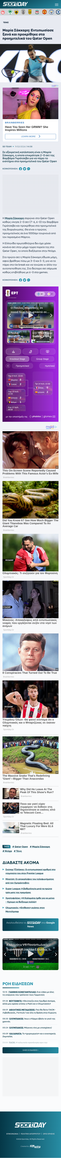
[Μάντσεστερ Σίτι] (51, 11)
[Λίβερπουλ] (37, 11)
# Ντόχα (7, 851)
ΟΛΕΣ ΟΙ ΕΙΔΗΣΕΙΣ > (30, 1050)
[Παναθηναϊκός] (10, 11)
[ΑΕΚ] (17, 11)
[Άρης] (30, 11)
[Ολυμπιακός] (3, 11)
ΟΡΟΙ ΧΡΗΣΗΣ (49, 1134)
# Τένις (18, 851)
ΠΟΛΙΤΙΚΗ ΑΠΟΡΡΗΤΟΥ (31, 1134)
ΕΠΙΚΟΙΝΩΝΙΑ (12, 1134)
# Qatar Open (20, 846)
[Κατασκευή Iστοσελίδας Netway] (35, 1146)
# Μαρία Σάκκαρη (40, 846)
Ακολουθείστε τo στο (30, 924)
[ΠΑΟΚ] (23, 11)
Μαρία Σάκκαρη (14, 218)
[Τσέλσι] (58, 11)
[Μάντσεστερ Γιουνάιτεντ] (44, 11)
